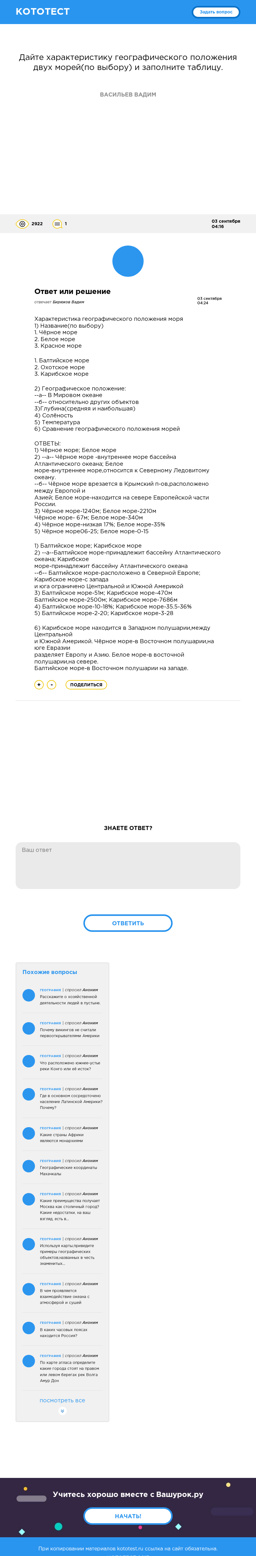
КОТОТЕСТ (43, 12)
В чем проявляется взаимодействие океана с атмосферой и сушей (65, 1297)
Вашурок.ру (179, 1494)
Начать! (128, 1516)
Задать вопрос (216, 12)
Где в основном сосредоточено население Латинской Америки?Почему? (71, 1102)
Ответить (128, 923)
